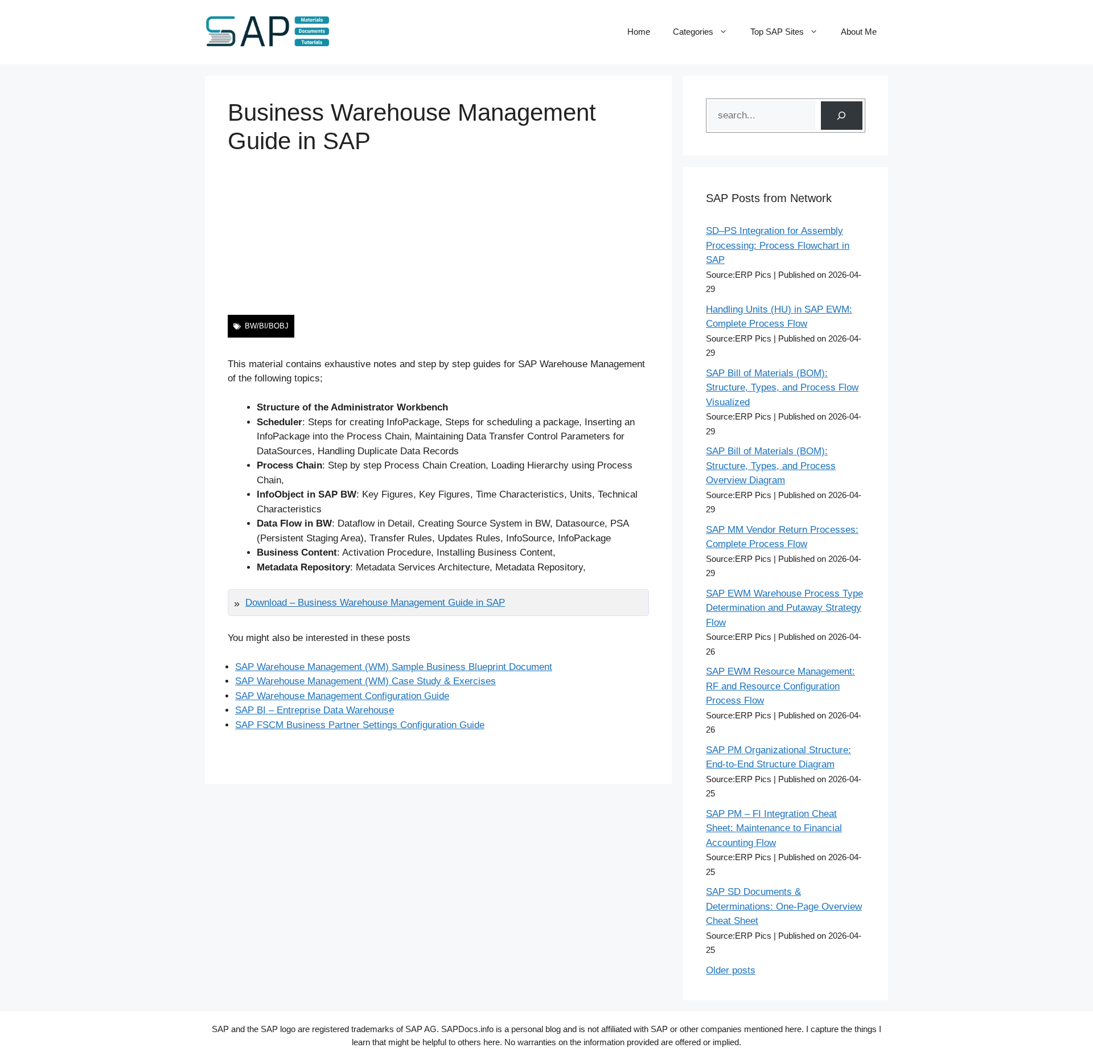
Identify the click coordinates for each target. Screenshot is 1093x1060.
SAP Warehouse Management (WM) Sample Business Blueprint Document (393, 667)
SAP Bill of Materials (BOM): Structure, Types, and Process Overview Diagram (771, 466)
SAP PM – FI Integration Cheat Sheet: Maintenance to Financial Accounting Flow (774, 828)
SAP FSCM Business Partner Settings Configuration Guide (359, 725)
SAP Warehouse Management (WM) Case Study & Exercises (365, 681)
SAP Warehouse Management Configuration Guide (342, 696)
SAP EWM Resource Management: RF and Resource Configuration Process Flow (780, 686)
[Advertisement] (438, 235)
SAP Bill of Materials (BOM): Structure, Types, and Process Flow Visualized (782, 388)
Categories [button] (693, 31)
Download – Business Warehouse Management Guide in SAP (375, 602)
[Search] (841, 115)
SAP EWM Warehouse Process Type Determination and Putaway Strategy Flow (784, 608)
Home (638, 31)
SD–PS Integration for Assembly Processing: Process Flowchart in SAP (777, 245)
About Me (859, 31)
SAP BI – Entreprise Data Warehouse (314, 710)
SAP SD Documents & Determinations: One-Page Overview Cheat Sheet (784, 906)
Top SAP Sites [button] (777, 31)
